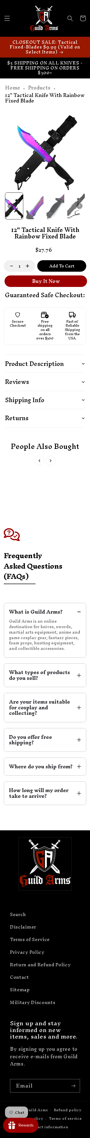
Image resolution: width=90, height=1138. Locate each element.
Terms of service (65, 1118)
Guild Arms (36, 1110)
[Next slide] (79, 206)
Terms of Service (30, 939)
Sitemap (20, 990)
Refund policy (68, 1110)
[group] (14, 205)
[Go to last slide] (11, 206)
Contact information (48, 1127)
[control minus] (9, 266)
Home (12, 88)
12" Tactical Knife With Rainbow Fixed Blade (44, 98)
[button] (7, 18)
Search (18, 914)
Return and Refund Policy (40, 965)
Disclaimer (23, 927)
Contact (19, 977)
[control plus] (29, 266)
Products (39, 88)
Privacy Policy (27, 952)
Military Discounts (32, 1002)
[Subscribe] (73, 1086)
